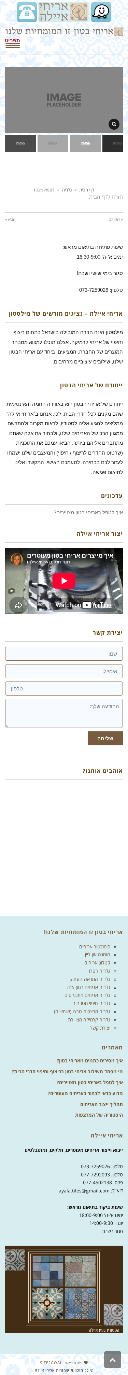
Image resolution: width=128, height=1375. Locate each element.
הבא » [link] (10, 219)
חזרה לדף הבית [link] (106, 197)
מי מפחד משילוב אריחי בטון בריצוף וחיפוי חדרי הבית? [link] (67, 1071)
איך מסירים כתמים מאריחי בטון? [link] (90, 1060)
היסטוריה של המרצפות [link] (99, 1115)
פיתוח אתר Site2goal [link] (62, 1362)
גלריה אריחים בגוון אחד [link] (88, 987)
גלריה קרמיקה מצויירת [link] (89, 1019)
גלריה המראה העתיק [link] (90, 979)
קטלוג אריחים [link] (97, 962)
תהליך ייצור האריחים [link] (101, 1104)
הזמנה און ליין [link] (97, 954)
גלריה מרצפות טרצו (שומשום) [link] (82, 1011)
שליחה (105, 738)
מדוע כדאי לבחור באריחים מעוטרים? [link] (85, 1093)
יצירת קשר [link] (100, 1028)
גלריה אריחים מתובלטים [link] (87, 995)
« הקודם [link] (116, 219)
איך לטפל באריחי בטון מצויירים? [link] (90, 1082)
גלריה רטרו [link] (99, 971)
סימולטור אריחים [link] (94, 946)
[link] (100, 11)
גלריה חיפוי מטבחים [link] (91, 1003)
